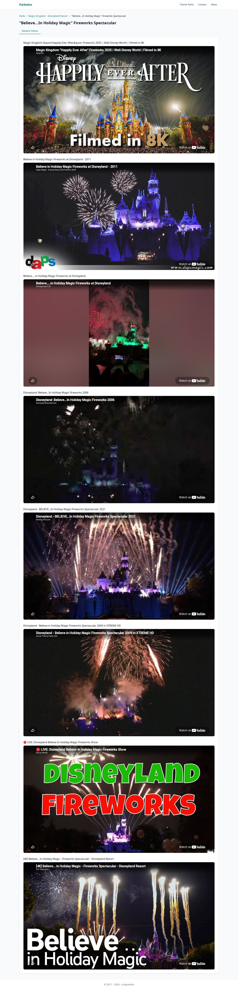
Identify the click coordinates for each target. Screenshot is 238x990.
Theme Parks (187, 4)
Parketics (25, 4)
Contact (202, 4)
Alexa (214, 4)
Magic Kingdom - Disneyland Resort (48, 15)
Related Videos (30, 30)
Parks (22, 15)
